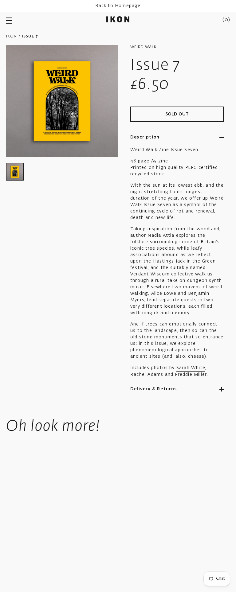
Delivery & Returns (153, 389)
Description (144, 137)
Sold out (177, 114)
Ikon (11, 36)
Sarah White (190, 368)
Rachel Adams (146, 374)
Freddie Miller (191, 374)
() (226, 20)
